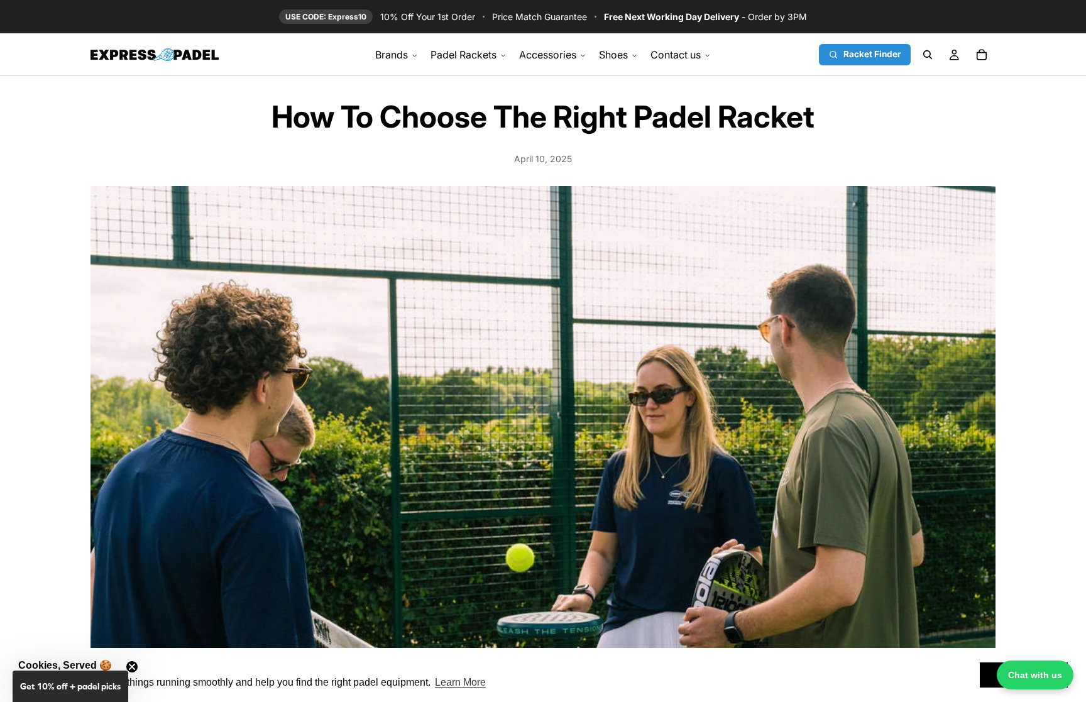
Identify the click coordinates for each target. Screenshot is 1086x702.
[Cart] (982, 55)
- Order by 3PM (705, 16)
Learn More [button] (460, 682)
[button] (70, 686)
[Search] (927, 55)
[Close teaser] (132, 667)
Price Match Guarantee (539, 16)
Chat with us (1035, 675)
